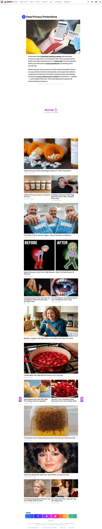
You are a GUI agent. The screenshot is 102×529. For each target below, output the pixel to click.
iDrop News (37, 523)
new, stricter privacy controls (48, 76)
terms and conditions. (70, 523)
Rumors (45, 2)
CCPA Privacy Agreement (33, 527)
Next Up (50, 109)
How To (38, 2)
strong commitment (52, 63)
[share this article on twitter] (38, 516)
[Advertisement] (51, 9)
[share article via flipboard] (55, 516)
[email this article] (46, 516)
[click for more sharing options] (72, 516)
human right (58, 61)
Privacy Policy (71, 527)
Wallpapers (67, 2)
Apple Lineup (23, 2)
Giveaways (58, 2)
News (31, 2)
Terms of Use (63, 527)
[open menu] (2, 2)
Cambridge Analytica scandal (50, 56)
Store (51, 2)
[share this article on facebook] (29, 516)
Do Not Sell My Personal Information (49, 527)
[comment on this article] (64, 516)
